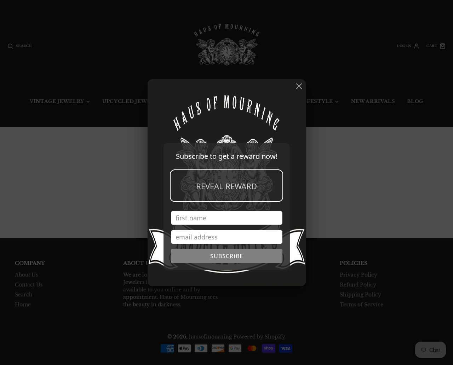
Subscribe (226, 256)
